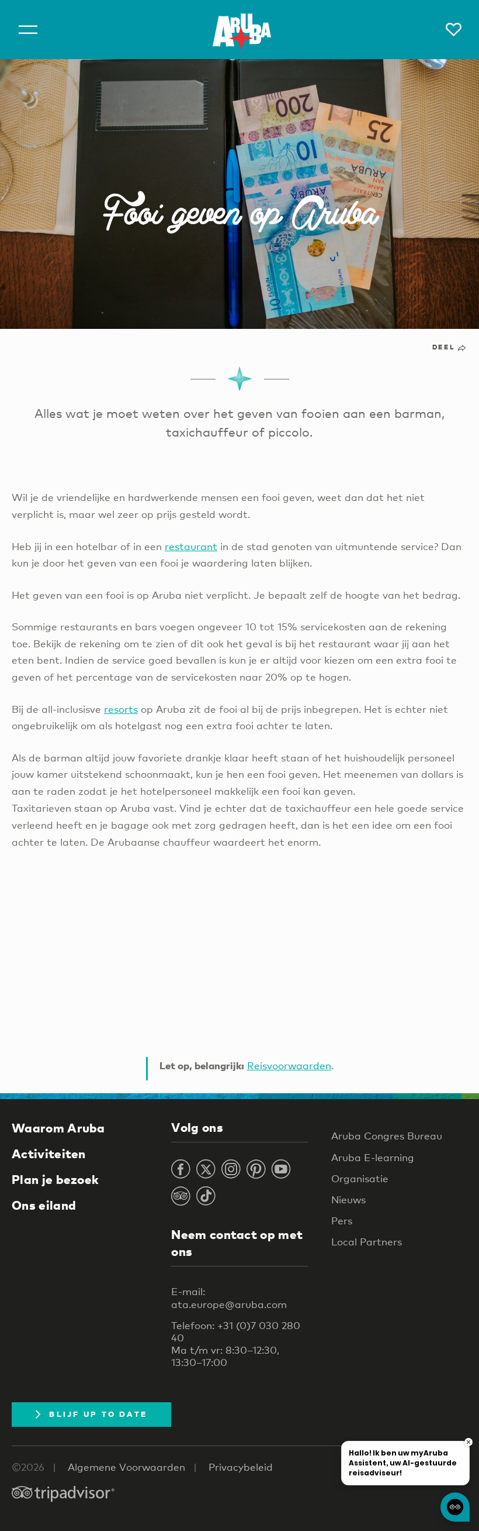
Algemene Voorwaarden (126, 1467)
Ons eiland (44, 1205)
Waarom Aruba (58, 1127)
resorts (121, 709)
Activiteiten (49, 1153)
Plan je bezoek (55, 1179)
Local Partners (366, 1241)
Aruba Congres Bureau (386, 1136)
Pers (341, 1220)
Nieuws (348, 1199)
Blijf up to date (98, 1414)
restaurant (191, 546)
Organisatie (359, 1178)
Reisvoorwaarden (289, 1065)
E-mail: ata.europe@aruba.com (229, 1297)
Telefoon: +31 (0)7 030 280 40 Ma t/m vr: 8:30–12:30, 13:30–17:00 (235, 1344)
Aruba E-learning (372, 1157)
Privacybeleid (241, 1467)
